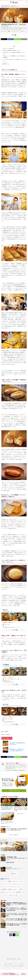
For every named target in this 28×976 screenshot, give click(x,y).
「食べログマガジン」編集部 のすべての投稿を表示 (15, 770)
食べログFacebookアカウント (10, 934)
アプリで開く (10, 629)
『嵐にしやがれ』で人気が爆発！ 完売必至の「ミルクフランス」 (14, 53)
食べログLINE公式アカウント (17, 934)
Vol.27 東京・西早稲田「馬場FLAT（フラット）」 (13, 50)
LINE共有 (17, 39)
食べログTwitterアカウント (14, 934)
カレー (16, 889)
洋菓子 (10, 889)
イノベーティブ (10, 892)
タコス (24, 892)
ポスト (3, 756)
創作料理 (19, 892)
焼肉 (10, 881)
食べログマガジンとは (11, 958)
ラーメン (4, 881)
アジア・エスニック (7, 884)
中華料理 (4, 889)
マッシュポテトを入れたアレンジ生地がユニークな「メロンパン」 (14, 60)
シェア (10, 39)
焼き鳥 (22, 31)
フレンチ (15, 881)
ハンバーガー (23, 881)
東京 (9, 31)
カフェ (15, 884)
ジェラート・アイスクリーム (9, 886)
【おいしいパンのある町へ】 (8, 48)
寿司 (21, 889)
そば (14, 31)
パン (18, 31)
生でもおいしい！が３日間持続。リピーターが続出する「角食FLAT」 (14, 56)
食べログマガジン (14, 2)
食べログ (19, 958)
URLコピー (24, 39)
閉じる (1, 974)
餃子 (3, 892)
